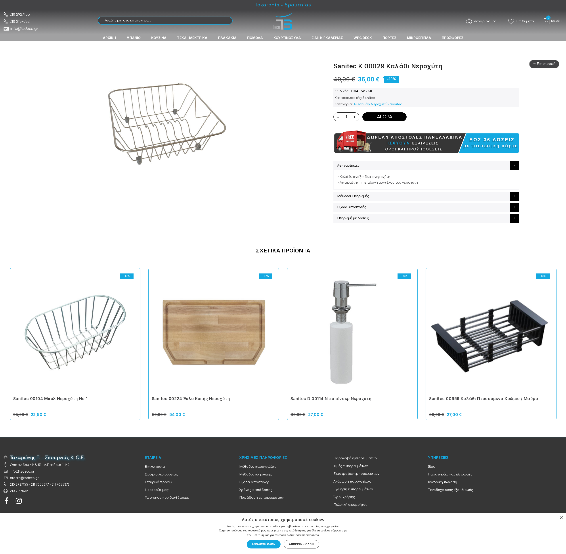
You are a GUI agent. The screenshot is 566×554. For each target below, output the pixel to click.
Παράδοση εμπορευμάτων (261, 497)
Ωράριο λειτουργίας (161, 474)
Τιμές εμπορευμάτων (350, 466)
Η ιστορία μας (156, 490)
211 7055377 (40, 484)
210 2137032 (19, 22)
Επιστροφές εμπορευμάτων (356, 473)
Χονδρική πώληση (442, 482)
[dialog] (283, 533)
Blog (431, 466)
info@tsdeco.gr (24, 29)
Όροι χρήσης (344, 497)
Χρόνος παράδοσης (255, 490)
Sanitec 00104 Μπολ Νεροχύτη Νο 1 (50, 398)
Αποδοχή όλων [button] (263, 544)
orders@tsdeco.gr (24, 478)
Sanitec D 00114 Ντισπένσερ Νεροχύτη (331, 398)
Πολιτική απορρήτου (350, 504)
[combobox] (165, 20)
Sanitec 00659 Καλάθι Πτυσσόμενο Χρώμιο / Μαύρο (483, 398)
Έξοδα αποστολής (254, 482)
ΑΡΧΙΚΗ (109, 38)
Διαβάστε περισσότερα (304, 535)
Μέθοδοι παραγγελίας (257, 466)
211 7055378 (60, 484)
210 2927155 (19, 15)
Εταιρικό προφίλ (158, 482)
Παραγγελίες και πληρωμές (450, 474)
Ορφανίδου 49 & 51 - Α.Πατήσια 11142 (39, 465)
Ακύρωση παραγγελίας (352, 481)
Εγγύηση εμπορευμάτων (353, 489)
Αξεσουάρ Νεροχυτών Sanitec (378, 104)
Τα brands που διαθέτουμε (167, 497)
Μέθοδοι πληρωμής (255, 474)
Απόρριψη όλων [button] (301, 544)
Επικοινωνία (155, 466)
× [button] (561, 517)
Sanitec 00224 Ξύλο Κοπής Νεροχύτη (191, 398)
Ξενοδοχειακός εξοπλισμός (450, 490)
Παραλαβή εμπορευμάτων (355, 458)
